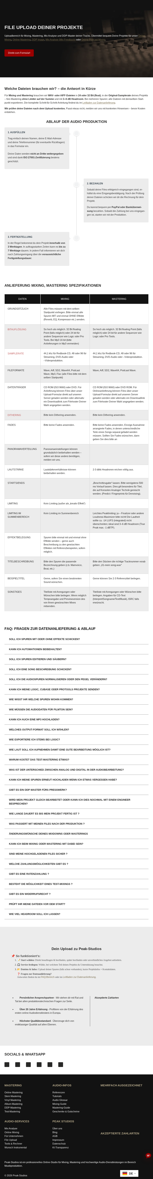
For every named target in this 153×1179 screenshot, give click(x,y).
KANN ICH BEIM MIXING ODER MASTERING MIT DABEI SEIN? (46, 843)
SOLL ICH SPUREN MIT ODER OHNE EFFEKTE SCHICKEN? (44, 639)
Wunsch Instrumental (15, 1147)
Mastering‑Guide (61, 1107)
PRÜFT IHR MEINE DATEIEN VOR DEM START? (37, 904)
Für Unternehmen (13, 1136)
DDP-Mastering (12, 1107)
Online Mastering (22, 39)
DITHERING (14, 415)
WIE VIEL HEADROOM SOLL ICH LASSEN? (34, 914)
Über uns (57, 1128)
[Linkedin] (50, 1064)
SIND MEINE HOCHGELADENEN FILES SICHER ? (38, 853)
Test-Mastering (12, 1111)
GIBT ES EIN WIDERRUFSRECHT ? (30, 894)
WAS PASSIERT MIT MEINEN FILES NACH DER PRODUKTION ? (47, 823)
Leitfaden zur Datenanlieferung (98, 102)
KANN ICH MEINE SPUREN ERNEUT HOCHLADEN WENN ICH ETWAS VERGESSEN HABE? (63, 779)
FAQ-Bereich (48, 977)
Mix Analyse (10, 1128)
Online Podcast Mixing (93, 39)
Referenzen (58, 1092)
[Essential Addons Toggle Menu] (149, 5)
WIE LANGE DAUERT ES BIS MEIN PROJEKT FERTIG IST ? (44, 813)
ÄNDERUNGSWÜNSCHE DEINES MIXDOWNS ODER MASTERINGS (48, 833)
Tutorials (57, 1096)
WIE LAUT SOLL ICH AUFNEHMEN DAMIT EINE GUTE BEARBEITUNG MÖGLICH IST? (59, 749)
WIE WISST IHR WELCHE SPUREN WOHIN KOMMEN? (41, 699)
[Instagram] (17, 1064)
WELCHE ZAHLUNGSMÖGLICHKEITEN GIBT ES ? (38, 864)
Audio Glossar (60, 1100)
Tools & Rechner (13, 1143)
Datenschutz (59, 1143)
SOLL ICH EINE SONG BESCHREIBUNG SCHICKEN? (40, 669)
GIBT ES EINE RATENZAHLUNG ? (29, 874)
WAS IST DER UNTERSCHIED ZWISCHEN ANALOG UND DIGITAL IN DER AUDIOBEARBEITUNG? (66, 769)
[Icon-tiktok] (39, 1064)
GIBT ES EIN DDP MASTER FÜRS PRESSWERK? (38, 789)
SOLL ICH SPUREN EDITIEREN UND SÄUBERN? (37, 659)
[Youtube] (28, 1064)
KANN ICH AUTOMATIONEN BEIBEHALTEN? (35, 649)
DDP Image (38, 39)
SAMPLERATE (16, 353)
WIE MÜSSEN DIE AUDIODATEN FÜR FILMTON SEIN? (41, 709)
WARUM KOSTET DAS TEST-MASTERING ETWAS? (39, 759)
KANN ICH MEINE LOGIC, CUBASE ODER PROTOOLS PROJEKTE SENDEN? (54, 689)
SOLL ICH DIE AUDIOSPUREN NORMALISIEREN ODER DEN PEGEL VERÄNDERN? (58, 679)
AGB (55, 1136)
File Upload (10, 1140)
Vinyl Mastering (12, 1100)
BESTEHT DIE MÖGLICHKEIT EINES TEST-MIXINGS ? (40, 884)
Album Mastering (13, 1104)
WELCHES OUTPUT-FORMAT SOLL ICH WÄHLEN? (39, 729)
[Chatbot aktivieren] (148, 1156)
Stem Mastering (12, 1096)
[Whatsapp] (60, 1064)
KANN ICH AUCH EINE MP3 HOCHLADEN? (34, 719)
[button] (76, 639)
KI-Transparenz (60, 1147)
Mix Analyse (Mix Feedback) (60, 39)
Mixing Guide (59, 1104)
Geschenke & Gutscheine (65, 1111)
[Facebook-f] (6, 1064)
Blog (54, 1132)
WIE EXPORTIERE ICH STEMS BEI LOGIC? (34, 739)
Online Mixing (11, 1132)
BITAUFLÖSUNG (17, 329)
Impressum (58, 1140)
